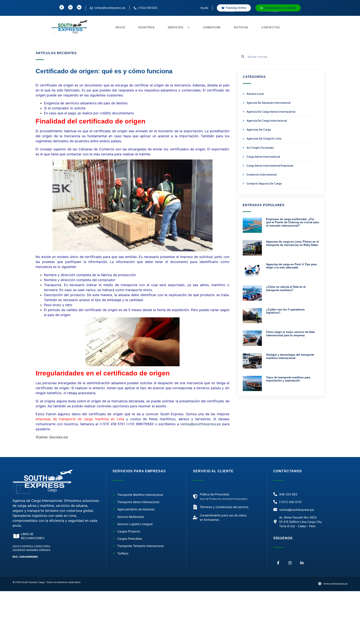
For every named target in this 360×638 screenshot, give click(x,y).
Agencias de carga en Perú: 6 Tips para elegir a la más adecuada (291, 266)
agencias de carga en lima (263, 138)
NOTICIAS (241, 27)
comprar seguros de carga (264, 183)
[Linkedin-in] (302, 563)
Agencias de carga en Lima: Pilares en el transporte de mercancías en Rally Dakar (292, 243)
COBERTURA (212, 27)
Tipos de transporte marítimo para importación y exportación (288, 379)
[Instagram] (290, 563)
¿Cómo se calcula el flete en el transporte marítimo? (286, 288)
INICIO (120, 27)
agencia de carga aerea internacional (270, 111)
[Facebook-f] (278, 563)
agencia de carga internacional (266, 120)
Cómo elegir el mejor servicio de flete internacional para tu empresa (290, 333)
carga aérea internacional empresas (269, 165)
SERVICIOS (175, 27)
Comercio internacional (261, 174)
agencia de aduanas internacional (268, 102)
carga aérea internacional (263, 156)
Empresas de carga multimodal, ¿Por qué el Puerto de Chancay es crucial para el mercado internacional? (292, 222)
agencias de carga (258, 129)
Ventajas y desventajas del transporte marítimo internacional (290, 356)
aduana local (255, 93)
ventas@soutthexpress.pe (200, 424)
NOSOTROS (146, 27)
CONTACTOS (270, 27)
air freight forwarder (260, 147)
